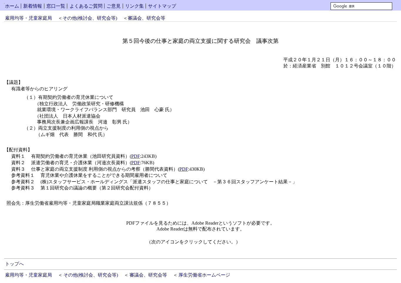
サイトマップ (162, 6)
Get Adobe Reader (259, 244)
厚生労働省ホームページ (204, 274)
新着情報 (32, 6)
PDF (135, 156)
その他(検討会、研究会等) (90, 18)
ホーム (12, 6)
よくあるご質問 (86, 6)
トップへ (14, 263)
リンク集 (134, 6)
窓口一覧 (55, 6)
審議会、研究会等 (146, 18)
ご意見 (114, 6)
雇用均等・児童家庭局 (28, 18)
